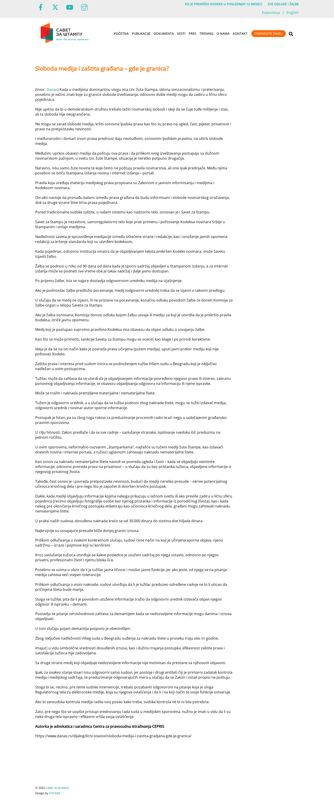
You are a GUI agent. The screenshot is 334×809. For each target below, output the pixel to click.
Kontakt (240, 33)
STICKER (54, 793)
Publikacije (141, 33)
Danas (52, 89)
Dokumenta (164, 33)
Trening (206, 33)
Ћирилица (271, 12)
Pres (192, 33)
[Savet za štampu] (65, 42)
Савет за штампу (57, 788)
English (293, 12)
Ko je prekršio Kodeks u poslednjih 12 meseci (223, 4)
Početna (121, 33)
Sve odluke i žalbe (283, 4)
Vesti (181, 33)
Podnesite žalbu (268, 33)
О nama (223, 33)
